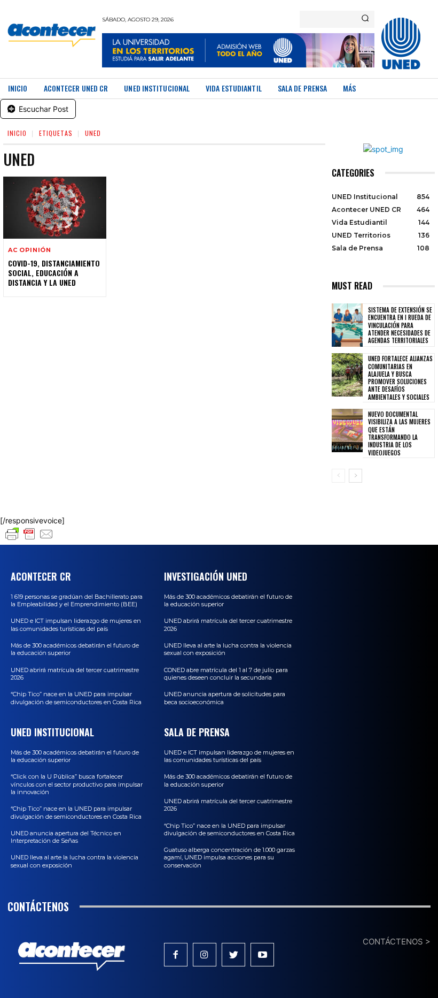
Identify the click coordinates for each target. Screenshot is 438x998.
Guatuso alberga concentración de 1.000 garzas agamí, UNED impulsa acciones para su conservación (229, 857)
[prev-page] (338, 476)
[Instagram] (204, 954)
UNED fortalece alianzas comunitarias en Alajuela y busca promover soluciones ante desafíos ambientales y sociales (400, 377)
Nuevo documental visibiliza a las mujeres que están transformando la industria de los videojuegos (399, 433)
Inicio (17, 133)
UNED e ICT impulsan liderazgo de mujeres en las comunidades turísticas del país (76, 624)
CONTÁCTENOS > (397, 941)
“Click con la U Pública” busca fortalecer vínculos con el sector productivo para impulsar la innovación (77, 784)
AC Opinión (29, 250)
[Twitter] (233, 954)
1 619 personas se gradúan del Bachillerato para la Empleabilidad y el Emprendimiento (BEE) (77, 600)
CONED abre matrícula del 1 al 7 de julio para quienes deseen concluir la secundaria (226, 673)
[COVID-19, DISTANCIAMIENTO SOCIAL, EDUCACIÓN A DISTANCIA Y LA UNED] (54, 208)
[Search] (365, 19)
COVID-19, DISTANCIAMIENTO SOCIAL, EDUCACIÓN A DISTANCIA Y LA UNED (54, 272)
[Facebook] (175, 954)
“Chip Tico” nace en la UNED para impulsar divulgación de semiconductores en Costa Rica (76, 697)
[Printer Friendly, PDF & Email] (29, 539)
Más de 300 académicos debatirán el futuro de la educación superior (75, 756)
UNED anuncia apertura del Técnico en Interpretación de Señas (66, 836)
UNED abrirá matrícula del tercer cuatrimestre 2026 (75, 673)
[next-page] (355, 476)
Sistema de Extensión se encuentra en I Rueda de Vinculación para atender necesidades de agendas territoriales (400, 325)
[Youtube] (262, 954)
